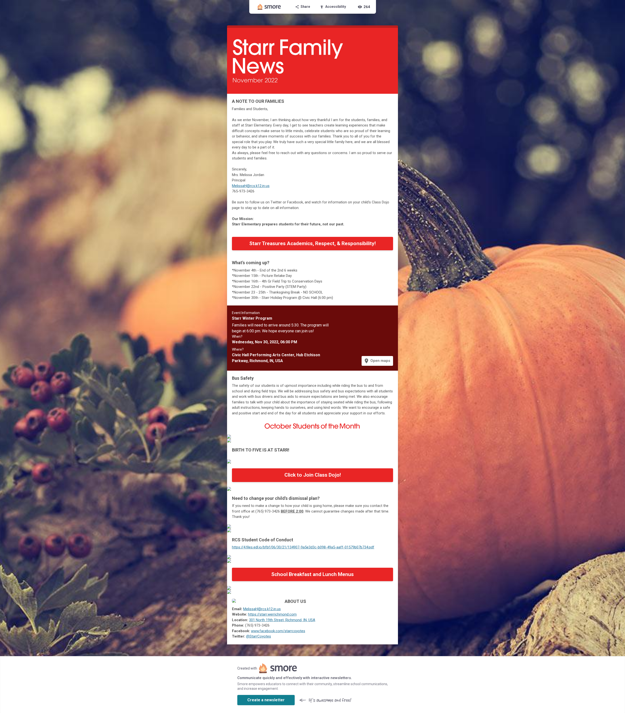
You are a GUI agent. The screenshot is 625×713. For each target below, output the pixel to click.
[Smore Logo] (269, 7)
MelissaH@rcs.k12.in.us (251, 186)
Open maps (377, 361)
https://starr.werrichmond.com (272, 614)
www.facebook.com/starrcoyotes (278, 631)
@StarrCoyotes (258, 636)
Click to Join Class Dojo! (312, 475)
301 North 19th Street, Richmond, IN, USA (282, 620)
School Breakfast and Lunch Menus (312, 574)
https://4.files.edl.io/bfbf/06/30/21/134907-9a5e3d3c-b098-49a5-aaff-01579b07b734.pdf (303, 547)
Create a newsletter (266, 700)
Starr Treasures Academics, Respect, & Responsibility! (312, 243)
